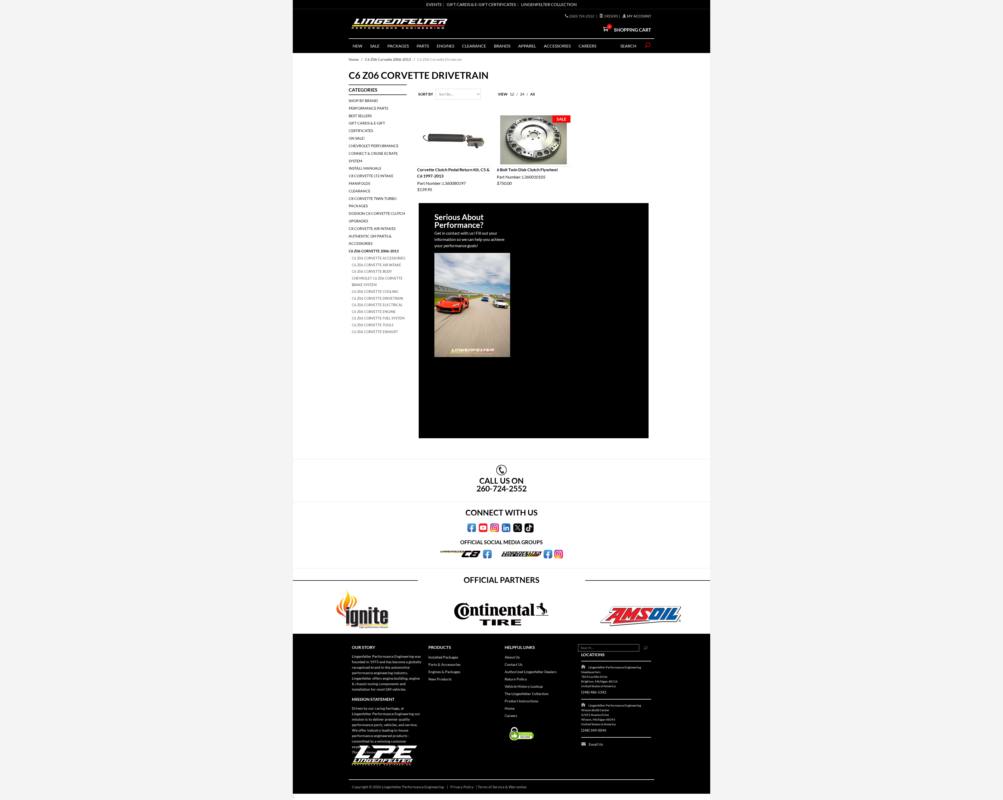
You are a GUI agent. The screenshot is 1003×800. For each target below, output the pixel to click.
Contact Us (513, 664)
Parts (423, 45)
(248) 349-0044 (593, 730)
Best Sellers (360, 116)
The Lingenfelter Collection (527, 693)
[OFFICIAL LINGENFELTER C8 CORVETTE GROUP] (487, 554)
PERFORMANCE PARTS (368, 108)
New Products (440, 679)
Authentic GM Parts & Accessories (370, 240)
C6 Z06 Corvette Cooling (375, 291)
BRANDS (502, 45)
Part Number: (453, 179)
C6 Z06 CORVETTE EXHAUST (375, 332)
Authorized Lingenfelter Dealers (531, 671)
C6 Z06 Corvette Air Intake (376, 265)
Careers (511, 715)
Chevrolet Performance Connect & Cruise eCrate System (374, 153)
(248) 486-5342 (593, 692)
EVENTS (433, 4)
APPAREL (527, 45)
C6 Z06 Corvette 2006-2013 (388, 59)
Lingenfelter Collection (549, 4)
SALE (375, 45)
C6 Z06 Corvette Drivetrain (377, 298)
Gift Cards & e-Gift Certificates (481, 4)
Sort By (425, 94)
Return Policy (516, 679)
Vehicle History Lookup (524, 686)
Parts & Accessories (444, 664)
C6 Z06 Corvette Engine (374, 312)
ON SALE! (357, 138)
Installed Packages (443, 657)
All (532, 94)
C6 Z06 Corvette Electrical (377, 305)
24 (522, 94)
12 (512, 94)
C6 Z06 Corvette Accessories (378, 258)
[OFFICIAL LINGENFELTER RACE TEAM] (547, 554)
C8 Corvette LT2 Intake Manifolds (371, 180)
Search (628, 45)
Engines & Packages (444, 671)
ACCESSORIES (557, 45)
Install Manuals (365, 168)
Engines (445, 45)
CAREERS (587, 45)
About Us (512, 657)
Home (354, 59)
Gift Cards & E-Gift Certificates (367, 127)
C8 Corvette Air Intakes (372, 228)
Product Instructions (521, 701)
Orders (610, 16)
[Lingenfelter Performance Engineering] (400, 24)
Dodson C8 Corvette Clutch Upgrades (377, 217)
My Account (638, 16)
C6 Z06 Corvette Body (372, 271)
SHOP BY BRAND (363, 100)
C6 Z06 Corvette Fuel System (378, 318)
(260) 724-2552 (582, 16)
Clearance (474, 45)
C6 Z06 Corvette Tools (372, 325)
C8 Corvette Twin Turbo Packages (372, 202)
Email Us (596, 744)
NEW (357, 45)
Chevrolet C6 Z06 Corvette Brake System (377, 281)
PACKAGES (398, 45)
